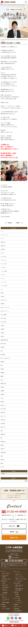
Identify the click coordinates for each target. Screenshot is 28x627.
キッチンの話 (3, 256)
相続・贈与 (3, 412)
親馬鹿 (2, 445)
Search (14, 478)
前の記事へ (10, 222)
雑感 (1, 456)
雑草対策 (2, 459)
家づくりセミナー (18, 606)
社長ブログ (3, 427)
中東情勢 (2, 303)
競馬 (1, 430)
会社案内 (3, 604)
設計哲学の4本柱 (5, 587)
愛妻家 (2, 376)
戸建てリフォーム (18, 574)
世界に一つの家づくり (6, 573)
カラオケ (2, 253)
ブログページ (4, 594)
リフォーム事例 (18, 581)
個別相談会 (17, 608)
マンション (3, 278)
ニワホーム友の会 (14, 615)
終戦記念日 (3, 434)
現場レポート (3, 405)
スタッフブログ (4, 263)
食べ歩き (2, 467)
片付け (2, 398)
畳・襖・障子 (3, 409)
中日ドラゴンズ (4, 300)
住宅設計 (2, 332)
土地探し (2, 336)
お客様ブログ (3, 245)
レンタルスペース (18, 602)
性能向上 (2, 369)
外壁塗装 (2, 347)
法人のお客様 (17, 583)
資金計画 (2, 448)
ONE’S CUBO (4, 585)
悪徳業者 (2, 372)
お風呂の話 (3, 249)
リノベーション (4, 282)
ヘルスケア (3, 274)
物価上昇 (2, 401)
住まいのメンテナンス (5, 307)
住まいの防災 (3, 318)
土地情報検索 (4, 592)
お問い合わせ (12, 526)
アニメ (2, 231)
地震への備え (3, 343)
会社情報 (4, 606)
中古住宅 (2, 296)
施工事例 (16, 592)
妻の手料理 (3, 354)
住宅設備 (2, 329)
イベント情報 (17, 598)
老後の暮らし (3, 441)
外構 (1, 351)
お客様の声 (3, 242)
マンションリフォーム (19, 576)
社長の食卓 (3, 423)
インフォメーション (5, 234)
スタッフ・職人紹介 (6, 608)
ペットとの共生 (4, 271)
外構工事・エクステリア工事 (20, 578)
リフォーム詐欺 (4, 285)
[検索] (26, 481)
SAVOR (3, 583)
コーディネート (4, 260)
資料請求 (12, 532)
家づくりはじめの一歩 (5, 358)
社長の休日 (3, 419)
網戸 (1, 438)
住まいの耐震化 (4, 314)
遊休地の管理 (3, 452)
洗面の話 (2, 387)
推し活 (2, 379)
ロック (2, 289)
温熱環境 (2, 390)
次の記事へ (18, 222)
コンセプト (4, 571)
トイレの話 (3, 267)
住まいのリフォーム (5, 311)
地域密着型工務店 (4, 340)
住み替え (2, 325)
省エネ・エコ (3, 416)
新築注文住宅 (3, 383)
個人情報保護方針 (18, 610)
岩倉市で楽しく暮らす (6, 578)
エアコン (2, 238)
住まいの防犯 (3, 321)
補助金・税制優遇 (5, 602)
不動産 (2, 292)
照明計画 (2, 394)
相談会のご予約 (14, 537)
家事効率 (2, 361)
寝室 (1, 365)
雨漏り (2, 463)
